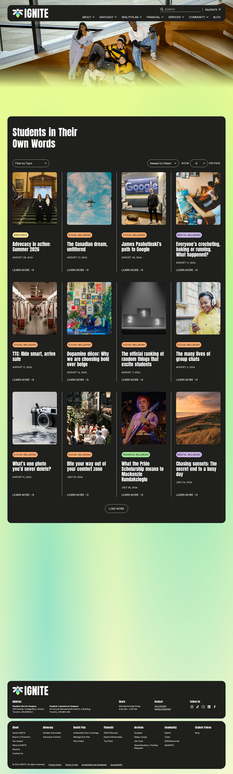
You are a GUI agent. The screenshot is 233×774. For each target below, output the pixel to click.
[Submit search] (161, 9)
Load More (116, 508)
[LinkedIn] (209, 707)
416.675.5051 (160, 706)
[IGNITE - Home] (30, 13)
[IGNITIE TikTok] (198, 707)
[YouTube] (203, 707)
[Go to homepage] (30, 690)
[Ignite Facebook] (215, 707)
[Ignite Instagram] (192, 707)
